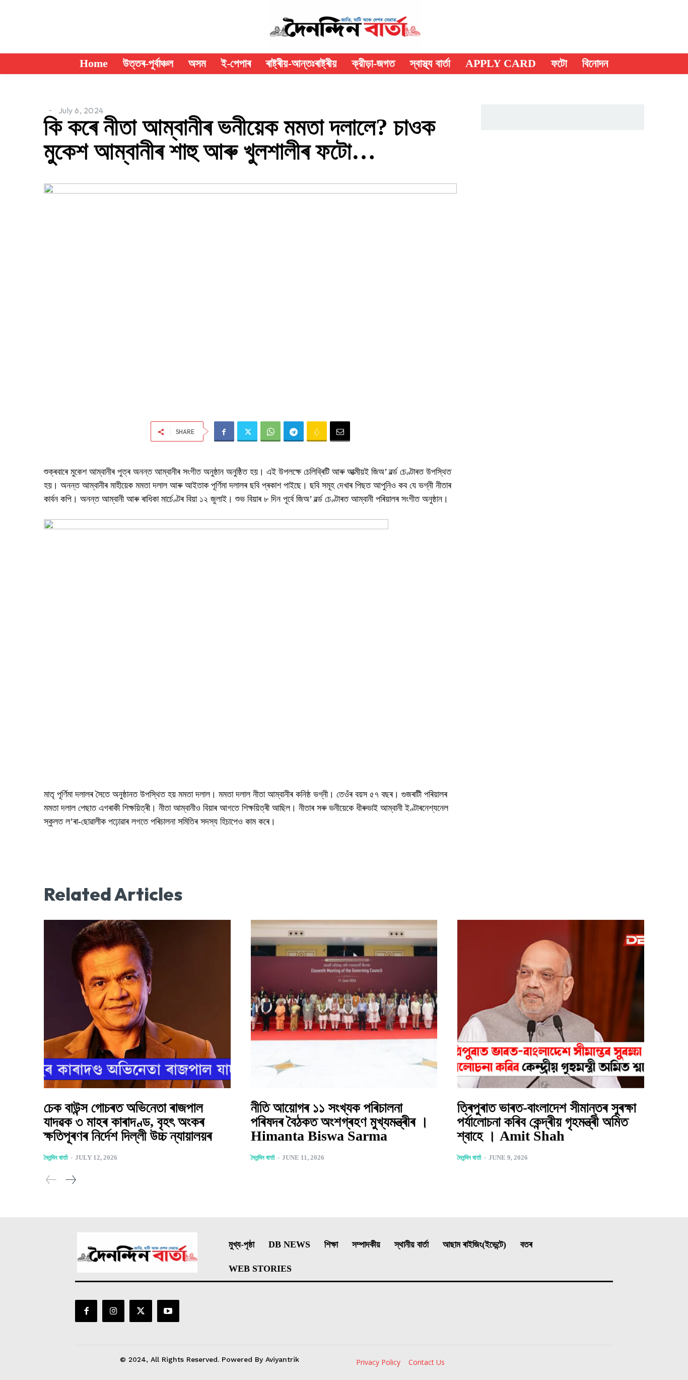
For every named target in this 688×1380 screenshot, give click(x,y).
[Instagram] (113, 1311)
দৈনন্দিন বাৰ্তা (56, 1157)
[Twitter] (247, 431)
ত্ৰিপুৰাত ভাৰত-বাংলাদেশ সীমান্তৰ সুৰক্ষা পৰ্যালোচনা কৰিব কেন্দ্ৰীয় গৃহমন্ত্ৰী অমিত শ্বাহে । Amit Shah (546, 1122)
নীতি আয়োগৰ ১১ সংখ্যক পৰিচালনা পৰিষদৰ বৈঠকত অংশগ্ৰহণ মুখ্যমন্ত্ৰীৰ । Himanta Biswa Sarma (340, 1122)
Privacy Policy (378, 1362)
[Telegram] (294, 431)
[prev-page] (51, 1179)
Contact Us (426, 1362)
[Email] (340, 431)
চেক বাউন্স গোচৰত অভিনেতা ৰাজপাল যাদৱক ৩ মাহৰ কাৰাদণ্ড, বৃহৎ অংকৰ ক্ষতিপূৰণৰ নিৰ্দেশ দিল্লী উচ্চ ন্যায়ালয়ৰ (128, 1122)
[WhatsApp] (270, 431)
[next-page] (70, 1179)
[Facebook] (224, 431)
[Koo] (317, 431)
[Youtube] (168, 1311)
